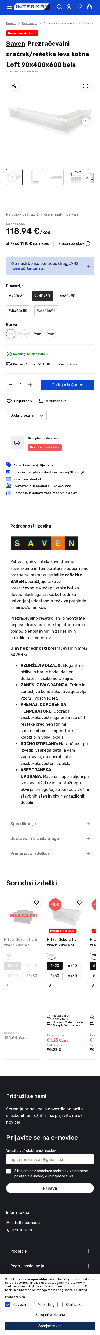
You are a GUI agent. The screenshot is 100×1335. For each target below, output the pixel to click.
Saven (15, 43)
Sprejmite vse (50, 1326)
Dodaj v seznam (24, 415)
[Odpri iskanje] (59, 6)
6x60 (54, 976)
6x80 (72, 976)
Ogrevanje (29, 23)
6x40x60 (17, 296)
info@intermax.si (26, 1223)
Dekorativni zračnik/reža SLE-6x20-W (63, 945)
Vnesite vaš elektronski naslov (31, 1151)
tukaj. (70, 1176)
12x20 (12, 966)
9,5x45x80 (18, 311)
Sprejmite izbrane (50, 1315)
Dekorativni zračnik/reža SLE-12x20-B (20, 945)
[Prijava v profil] (69, 7)
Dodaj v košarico (67, 384)
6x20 (54, 966)
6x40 (72, 966)
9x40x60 (42, 296)
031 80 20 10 (22, 1230)
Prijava (50, 1188)
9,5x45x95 (46, 311)
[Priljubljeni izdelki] (79, 7)
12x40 (32, 966)
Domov (11, 23)
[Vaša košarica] (89, 7)
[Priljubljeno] (37, 902)
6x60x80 (67, 296)
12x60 (12, 976)
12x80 (32, 976)
